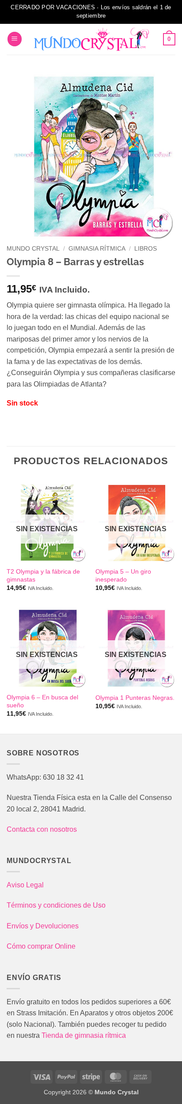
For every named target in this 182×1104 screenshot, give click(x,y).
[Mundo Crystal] (91, 39)
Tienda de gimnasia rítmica (84, 1035)
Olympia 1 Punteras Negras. (134, 698)
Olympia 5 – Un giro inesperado (123, 575)
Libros (145, 248)
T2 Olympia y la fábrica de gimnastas (43, 575)
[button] (15, 39)
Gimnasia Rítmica (96, 248)
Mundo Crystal (33, 248)
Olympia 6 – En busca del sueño (42, 701)
